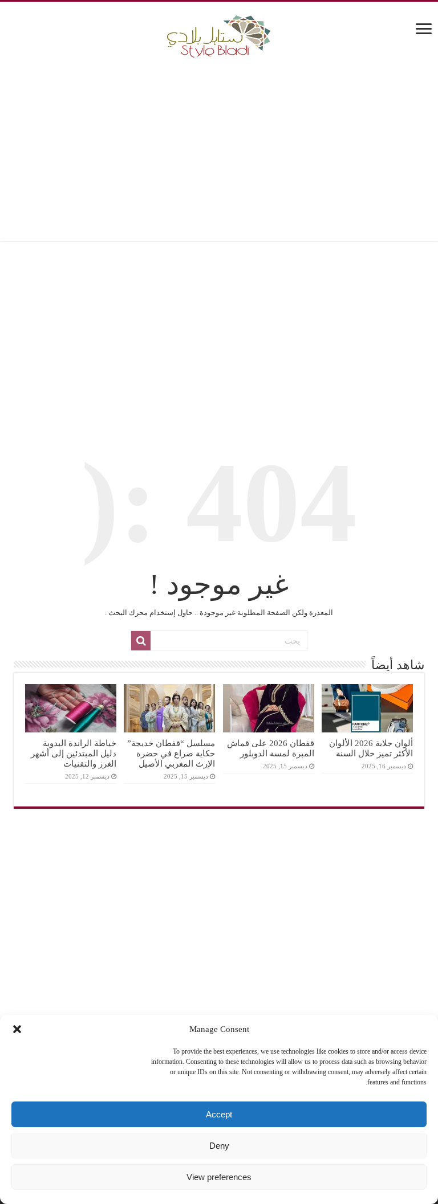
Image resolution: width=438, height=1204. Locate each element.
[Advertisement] (219, 150)
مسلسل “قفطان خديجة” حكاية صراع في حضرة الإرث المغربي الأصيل (171, 753)
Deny (219, 1145)
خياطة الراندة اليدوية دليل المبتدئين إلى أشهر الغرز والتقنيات (73, 753)
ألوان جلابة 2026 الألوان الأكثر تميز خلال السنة (371, 748)
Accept (219, 1114)
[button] (17, 1029)
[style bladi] (219, 33)
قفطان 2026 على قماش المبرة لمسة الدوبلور (270, 748)
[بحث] (141, 640)
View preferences (219, 1177)
